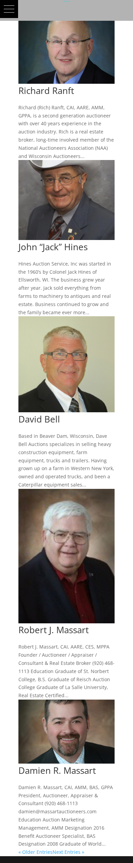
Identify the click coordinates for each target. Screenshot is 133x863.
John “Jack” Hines (53, 247)
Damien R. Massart (57, 770)
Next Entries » (68, 852)
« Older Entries (35, 852)
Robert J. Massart (53, 630)
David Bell (39, 419)
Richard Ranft (46, 90)
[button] (9, 9)
